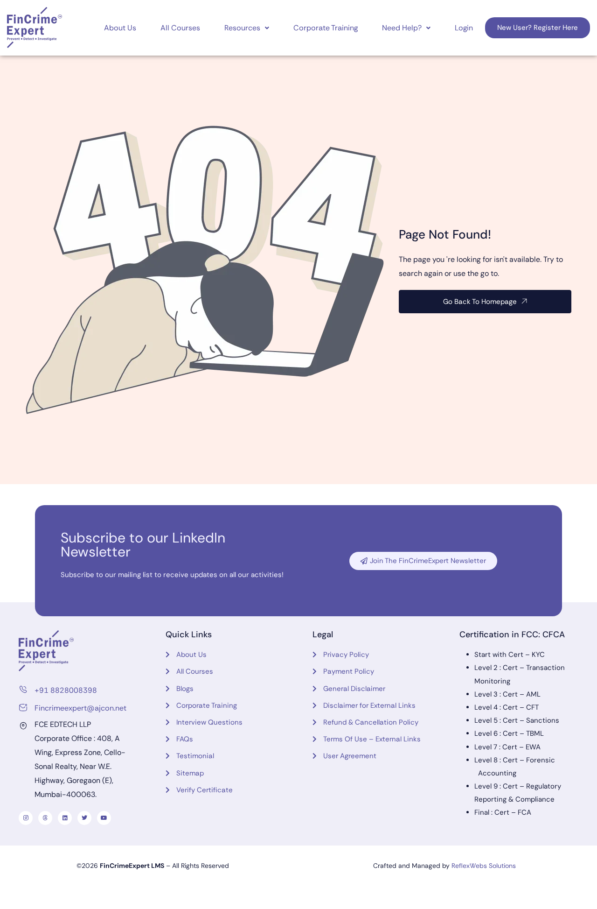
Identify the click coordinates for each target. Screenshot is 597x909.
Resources (242, 28)
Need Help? (402, 28)
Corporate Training (325, 28)
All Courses (180, 28)
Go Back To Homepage (480, 301)
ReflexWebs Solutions (483, 865)
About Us (120, 28)
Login (464, 28)
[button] (246, 28)
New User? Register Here (537, 27)
